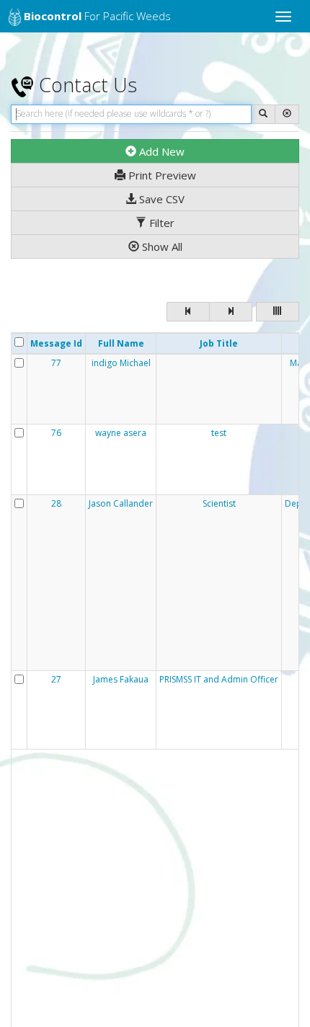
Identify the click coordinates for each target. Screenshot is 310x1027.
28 (56, 504)
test (218, 433)
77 (56, 363)
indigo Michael (121, 363)
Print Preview (160, 175)
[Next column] (230, 311)
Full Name (121, 343)
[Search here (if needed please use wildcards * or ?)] (263, 114)
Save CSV (160, 199)
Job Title (219, 343)
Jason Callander (121, 504)
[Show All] (287, 114)
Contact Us (85, 84)
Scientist (219, 504)
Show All (160, 246)
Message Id (56, 343)
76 (56, 433)
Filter (160, 222)
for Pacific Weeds (97, 16)
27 (56, 679)
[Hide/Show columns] (277, 311)
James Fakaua (121, 679)
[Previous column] (188, 311)
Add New (160, 151)
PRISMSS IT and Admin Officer (218, 679)
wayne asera (120, 433)
